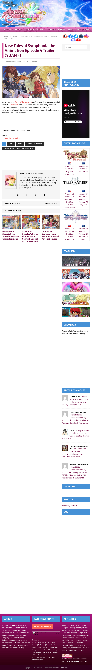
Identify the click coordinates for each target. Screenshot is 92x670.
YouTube (7, 138)
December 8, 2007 (13, 61)
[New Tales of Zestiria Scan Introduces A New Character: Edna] (11, 227)
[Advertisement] (46, 121)
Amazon (65, 625)
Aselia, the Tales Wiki (77, 625)
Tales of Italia (79, 643)
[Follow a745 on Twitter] (35, 195)
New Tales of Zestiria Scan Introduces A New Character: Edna (10, 235)
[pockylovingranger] (65, 449)
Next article (51, 203)
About (70, 29)
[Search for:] (75, 47)
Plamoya (78, 640)
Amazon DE (83, 169)
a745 (26, 61)
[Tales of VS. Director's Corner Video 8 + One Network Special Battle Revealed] (31, 227)
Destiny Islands (75, 628)
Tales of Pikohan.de (69, 645)
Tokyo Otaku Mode (74, 648)
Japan (20, 144)
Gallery (40, 29)
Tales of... (18, 29)
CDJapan (65, 628)
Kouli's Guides (72, 635)
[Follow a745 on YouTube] (44, 195)
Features (30, 29)
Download (17, 138)
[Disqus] (31, 275)
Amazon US (69, 166)
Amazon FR (83, 202)
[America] (65, 399)
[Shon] (65, 433)
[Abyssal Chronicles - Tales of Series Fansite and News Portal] (67, 656)
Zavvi (83, 239)
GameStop (69, 169)
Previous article (12, 203)
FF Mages (86, 630)
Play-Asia (69, 171)
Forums (61, 29)
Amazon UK (83, 166)
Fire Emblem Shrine (70, 633)
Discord (51, 29)
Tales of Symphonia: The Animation (18, 148)
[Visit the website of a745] (18, 195)
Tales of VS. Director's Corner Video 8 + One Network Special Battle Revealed (30, 236)
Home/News (6, 29)
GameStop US (69, 199)
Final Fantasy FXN (75, 630)
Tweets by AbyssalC (69, 505)
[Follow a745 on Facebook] (27, 195)
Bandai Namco (69, 207)
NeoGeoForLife (68, 638)
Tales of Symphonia (23, 102)
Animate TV (13, 105)
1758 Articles (38, 174)
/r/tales (85, 640)
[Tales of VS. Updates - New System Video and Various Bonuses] (51, 227)
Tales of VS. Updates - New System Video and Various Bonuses (50, 235)
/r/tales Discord (67, 643)
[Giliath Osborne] (65, 467)
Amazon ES (83, 171)
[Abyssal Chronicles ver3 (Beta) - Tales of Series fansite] (46, 13)
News (34, 61)
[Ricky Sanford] (65, 415)
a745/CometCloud (62, 668)
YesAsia (81, 650)
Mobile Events (83, 29)
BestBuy (69, 202)
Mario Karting (84, 635)
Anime (11, 144)
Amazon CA (69, 174)
